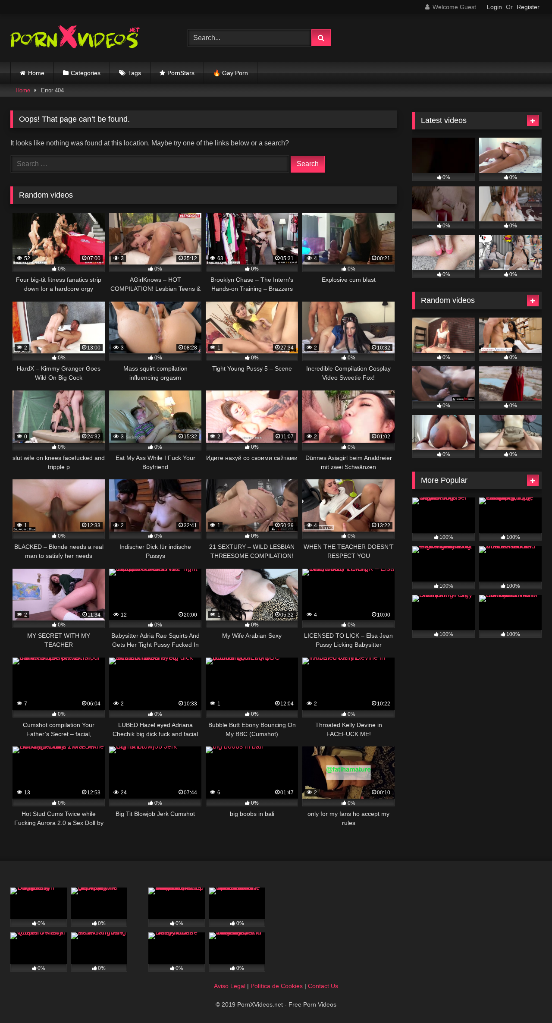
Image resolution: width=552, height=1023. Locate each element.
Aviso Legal (229, 985)
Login (494, 6)
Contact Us (323, 985)
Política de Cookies (277, 985)
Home (36, 72)
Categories (85, 72)
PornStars (180, 72)
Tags (134, 72)
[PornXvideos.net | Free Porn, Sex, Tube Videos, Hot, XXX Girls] (75, 38)
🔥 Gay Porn (230, 72)
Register (528, 6)
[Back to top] (525, 997)
